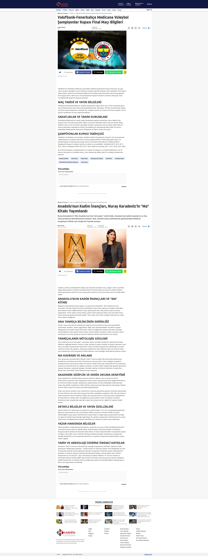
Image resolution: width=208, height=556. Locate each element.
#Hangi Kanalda (63, 158)
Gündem (58, 10)
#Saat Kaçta (84, 158)
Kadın (109, 10)
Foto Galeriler (124, 531)
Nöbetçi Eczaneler (125, 547)
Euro (128, 3)
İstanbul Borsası (125, 536)
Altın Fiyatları (124, 540)
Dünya (82, 10)
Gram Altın (140, 3)
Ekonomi (71, 10)
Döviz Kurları (124, 538)
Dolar (121, 3)
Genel (71, 202)
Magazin (97, 10)
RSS (59, 554)
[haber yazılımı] (148, 554)
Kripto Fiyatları (124, 542)
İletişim (138, 533)
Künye (138, 529)
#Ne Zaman (74, 158)
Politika (65, 10)
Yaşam (114, 10)
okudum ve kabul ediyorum (74, 186)
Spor (92, 10)
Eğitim (77, 10)
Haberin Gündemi (63, 13)
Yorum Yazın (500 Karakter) (65, 171)
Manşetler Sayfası (125, 533)
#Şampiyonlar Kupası (97, 158)
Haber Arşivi (140, 536)
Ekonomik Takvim (125, 545)
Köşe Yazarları (124, 529)
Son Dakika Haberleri (142, 540)
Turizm (104, 10)
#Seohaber (109, 158)
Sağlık (88, 10)
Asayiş (119, 10)
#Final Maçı (84, 162)
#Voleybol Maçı (119, 158)
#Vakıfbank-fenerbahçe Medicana (68, 162)
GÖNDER (123, 186)
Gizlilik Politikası (141, 531)
